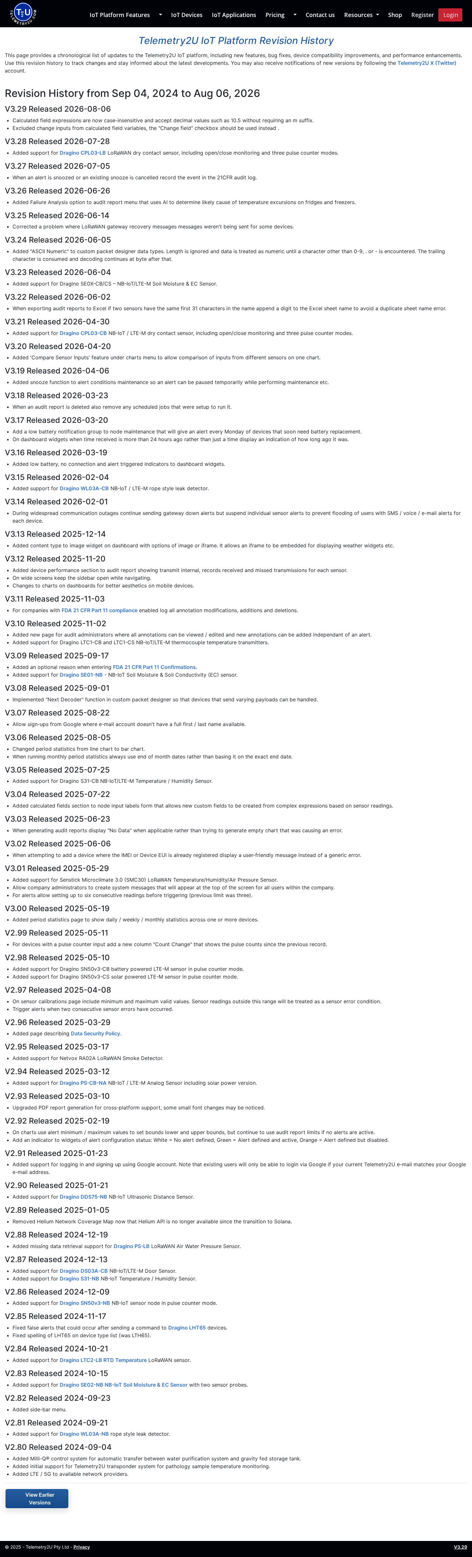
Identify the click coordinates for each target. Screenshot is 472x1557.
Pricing (275, 15)
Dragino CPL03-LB (83, 153)
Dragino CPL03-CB (83, 333)
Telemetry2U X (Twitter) (427, 63)
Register (422, 15)
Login (450, 15)
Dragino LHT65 (187, 1327)
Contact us (320, 15)
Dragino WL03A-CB (84, 488)
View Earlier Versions (39, 1499)
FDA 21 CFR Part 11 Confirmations (154, 667)
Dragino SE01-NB (81, 675)
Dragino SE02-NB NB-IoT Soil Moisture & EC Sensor (124, 1385)
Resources (359, 15)
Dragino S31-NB (79, 1278)
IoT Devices (187, 15)
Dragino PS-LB (132, 1246)
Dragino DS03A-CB (84, 1271)
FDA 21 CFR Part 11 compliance (99, 610)
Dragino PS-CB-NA (83, 1083)
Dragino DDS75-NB (83, 1196)
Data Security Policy (95, 1033)
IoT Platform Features (120, 15)
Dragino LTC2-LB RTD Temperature (103, 1360)
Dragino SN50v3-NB (85, 1303)
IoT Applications (234, 15)
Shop (395, 15)
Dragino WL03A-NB (84, 1434)
